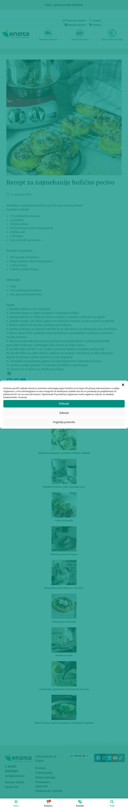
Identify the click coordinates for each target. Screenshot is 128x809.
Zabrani (64, 412)
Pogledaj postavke (64, 422)
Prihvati (64, 403)
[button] (123, 384)
